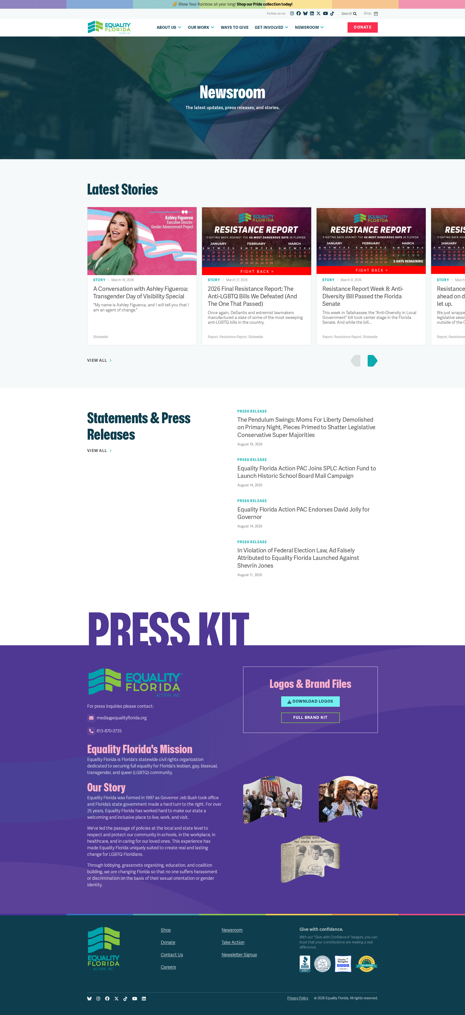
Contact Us (172, 954)
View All (97, 360)
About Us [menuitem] (167, 27)
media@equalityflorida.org (122, 718)
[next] (371, 361)
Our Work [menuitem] (198, 27)
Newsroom (232, 930)
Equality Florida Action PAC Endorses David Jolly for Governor (303, 513)
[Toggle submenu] (179, 27)
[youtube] (325, 13)
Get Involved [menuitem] (269, 27)
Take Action (233, 942)
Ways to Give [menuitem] (235, 27)
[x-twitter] (318, 13)
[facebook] (298, 13)
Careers (168, 967)
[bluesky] (305, 13)
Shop (368, 13)
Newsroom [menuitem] (307, 27)
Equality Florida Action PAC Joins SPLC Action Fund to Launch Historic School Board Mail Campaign (306, 472)
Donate (363, 27)
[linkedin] (312, 13)
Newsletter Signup (239, 954)
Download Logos (313, 701)
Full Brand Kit (310, 717)
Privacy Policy (297, 998)
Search (346, 14)
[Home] (109, 27)
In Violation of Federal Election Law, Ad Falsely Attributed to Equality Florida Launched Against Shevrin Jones (298, 558)
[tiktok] (332, 13)
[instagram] (292, 13)
